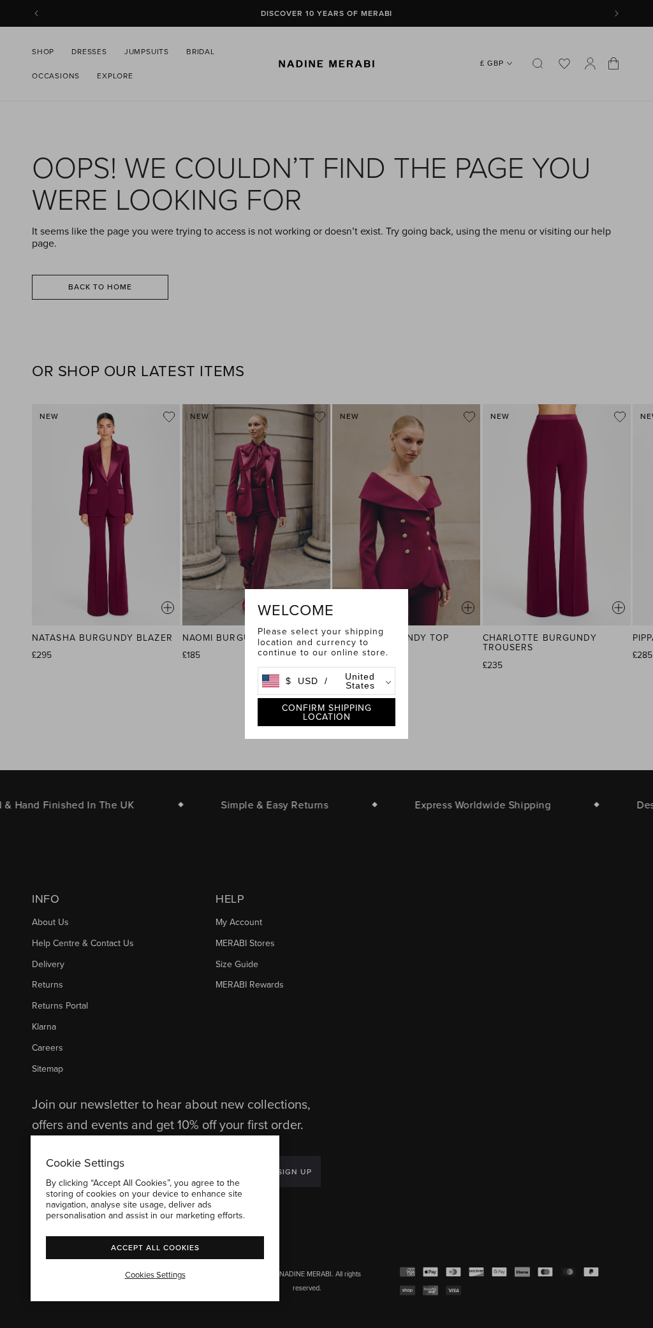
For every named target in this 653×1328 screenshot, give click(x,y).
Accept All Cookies (155, 1247)
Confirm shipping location (327, 712)
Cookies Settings (155, 1274)
